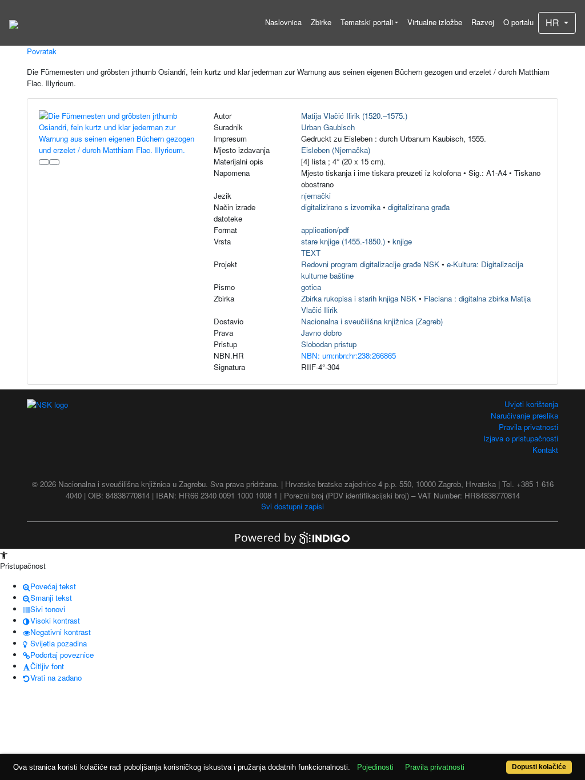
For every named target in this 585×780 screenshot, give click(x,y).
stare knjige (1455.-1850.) (343, 241)
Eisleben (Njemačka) (335, 149)
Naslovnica (283, 22)
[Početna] (13, 22)
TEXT (310, 252)
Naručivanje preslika (524, 415)
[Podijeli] (54, 162)
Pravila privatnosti (528, 426)
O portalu (518, 22)
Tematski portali (366, 22)
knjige (402, 241)
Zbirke (321, 22)
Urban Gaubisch (328, 127)
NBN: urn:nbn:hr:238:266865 (348, 355)
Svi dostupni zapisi (292, 506)
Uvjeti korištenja (531, 404)
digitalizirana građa (419, 207)
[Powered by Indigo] (292, 536)
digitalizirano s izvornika (340, 207)
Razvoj (482, 22)
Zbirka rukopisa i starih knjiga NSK (358, 298)
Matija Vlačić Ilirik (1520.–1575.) (354, 115)
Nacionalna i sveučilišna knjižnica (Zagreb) (372, 321)
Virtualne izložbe (434, 22)
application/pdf (325, 229)
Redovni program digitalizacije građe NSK (370, 264)
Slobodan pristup (328, 344)
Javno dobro (321, 332)
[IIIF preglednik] (44, 162)
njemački (316, 195)
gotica (311, 287)
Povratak (42, 51)
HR (554, 22)
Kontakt (545, 449)
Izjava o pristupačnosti (520, 438)
